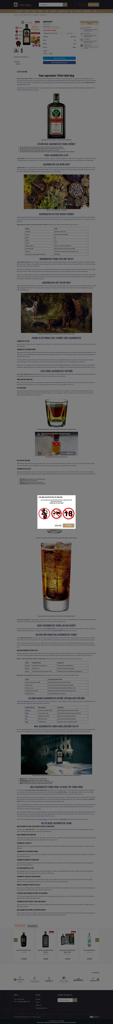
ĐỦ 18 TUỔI (68, 525)
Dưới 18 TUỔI (58, 526)
